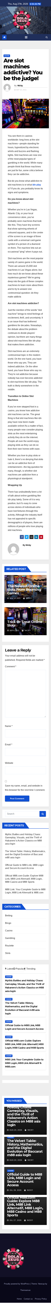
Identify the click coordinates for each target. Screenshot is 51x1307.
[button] (47, 37)
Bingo (8, 923)
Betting (8, 915)
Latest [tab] (9, 969)
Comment (10, 666)
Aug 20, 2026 (15, 1130)
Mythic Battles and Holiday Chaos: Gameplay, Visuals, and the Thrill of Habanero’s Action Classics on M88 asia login (23, 1114)
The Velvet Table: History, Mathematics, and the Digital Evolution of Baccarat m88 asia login (25, 854)
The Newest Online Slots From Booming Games (24, 589)
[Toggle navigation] (26, 37)
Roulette (9, 945)
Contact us (28, 1299)
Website (9, 763)
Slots (6, 55)
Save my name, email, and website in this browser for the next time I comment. (25, 787)
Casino (8, 930)
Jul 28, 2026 (15, 1190)
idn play (36, 184)
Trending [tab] (30, 969)
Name (8, 726)
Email (8, 744)
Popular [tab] (19, 969)
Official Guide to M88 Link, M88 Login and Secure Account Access (24, 1179)
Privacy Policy (41, 1299)
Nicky (20, 85)
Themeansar (25, 1290)
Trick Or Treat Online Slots (24, 623)
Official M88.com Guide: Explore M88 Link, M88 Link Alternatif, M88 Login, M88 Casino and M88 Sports (24, 878)
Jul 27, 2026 (15, 1220)
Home (19, 1299)
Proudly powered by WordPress (17, 1284)
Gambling (10, 938)
